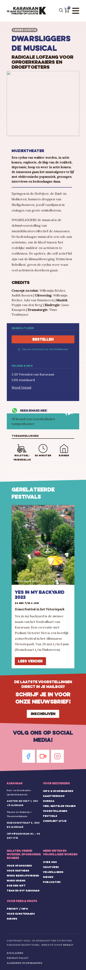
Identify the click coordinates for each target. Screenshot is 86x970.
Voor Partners (18, 870)
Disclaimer (15, 953)
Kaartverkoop (54, 796)
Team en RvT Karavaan (23, 890)
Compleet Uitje (54, 821)
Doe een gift (16, 885)
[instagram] (57, 756)
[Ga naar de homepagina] (26, 11)
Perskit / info (17, 908)
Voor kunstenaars (21, 913)
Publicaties (52, 882)
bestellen (43, 339)
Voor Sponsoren (19, 865)
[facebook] (28, 756)
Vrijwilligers (53, 872)
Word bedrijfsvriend (23, 875)
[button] (66, 10)
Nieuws (48, 877)
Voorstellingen (55, 811)
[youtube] (43, 756)
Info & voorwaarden (58, 791)
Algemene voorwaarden (24, 963)
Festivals (50, 816)
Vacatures (51, 867)
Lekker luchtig (24, 30)
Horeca (48, 801)
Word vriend (16, 880)
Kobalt (68, 944)
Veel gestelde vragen (59, 806)
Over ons (50, 862)
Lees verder (30, 661)
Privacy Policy (17, 958)
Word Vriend (21, 387)
